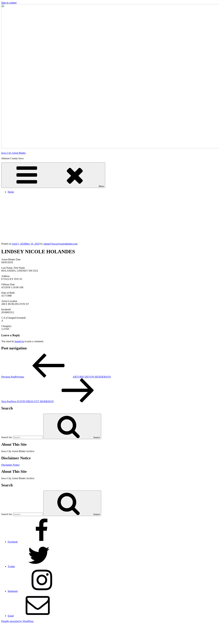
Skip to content (9, 2)
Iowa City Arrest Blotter (13, 153)
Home (11, 191)
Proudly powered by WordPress (17, 621)
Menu (101, 186)
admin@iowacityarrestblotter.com (60, 243)
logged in (19, 341)
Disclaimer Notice (10, 464)
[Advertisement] (109, 218)
